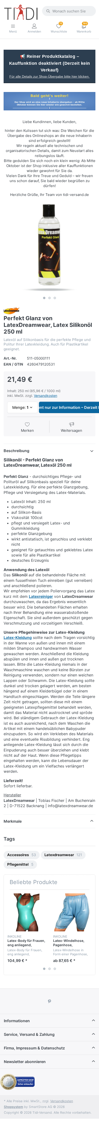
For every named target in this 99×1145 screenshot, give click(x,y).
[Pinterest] (49, 1001)
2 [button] (49, 298)
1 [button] (44, 298)
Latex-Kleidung (18, 637)
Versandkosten (45, 396)
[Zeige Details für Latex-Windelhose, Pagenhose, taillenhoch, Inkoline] (72, 912)
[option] (49, 248)
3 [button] (55, 298)
